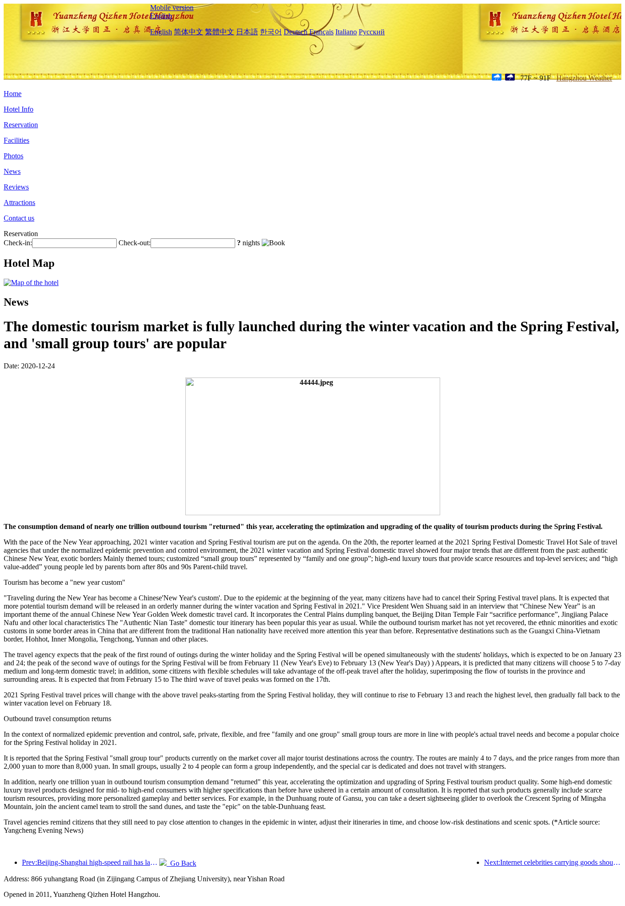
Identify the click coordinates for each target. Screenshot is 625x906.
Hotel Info (18, 109)
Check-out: (135, 243)
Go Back (181, 863)
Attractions (19, 202)
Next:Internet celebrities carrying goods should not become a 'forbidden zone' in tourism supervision (552, 862)
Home (13, 93)
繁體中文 (219, 32)
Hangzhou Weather (584, 78)
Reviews (16, 187)
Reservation (21, 125)
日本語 (247, 32)
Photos (13, 156)
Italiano (346, 32)
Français (321, 32)
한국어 (271, 32)
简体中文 (188, 32)
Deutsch (295, 32)
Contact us (19, 218)
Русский (372, 32)
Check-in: (18, 243)
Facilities (16, 140)
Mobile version (172, 7)
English (161, 16)
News (12, 171)
